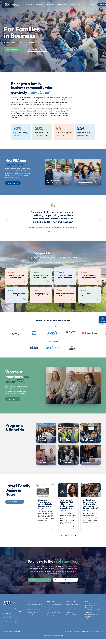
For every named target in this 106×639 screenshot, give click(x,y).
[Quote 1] (49, 232)
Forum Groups (51, 615)
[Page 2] (68, 536)
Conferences (69, 612)
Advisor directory (70, 607)
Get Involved (62, 4)
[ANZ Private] (53, 348)
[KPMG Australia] (15, 333)
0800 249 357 (89, 616)
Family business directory (73, 604)
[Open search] (87, 4)
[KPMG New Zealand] (34, 348)
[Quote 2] (51, 232)
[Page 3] (70, 536)
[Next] (99, 217)
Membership (50, 4)
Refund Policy (85, 631)
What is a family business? (35, 604)
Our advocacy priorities (34, 609)
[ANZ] (52, 333)
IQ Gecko (52, 635)
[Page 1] (66, 536)
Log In (93, 4)
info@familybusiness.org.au (92, 609)
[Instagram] (16, 617)
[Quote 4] (54, 232)
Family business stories (34, 612)
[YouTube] (16, 621)
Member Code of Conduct (97, 631)
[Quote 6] (58, 232)
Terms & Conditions (67, 631)
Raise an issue (31, 615)
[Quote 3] (53, 232)
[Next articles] (75, 536)
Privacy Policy (77, 631)
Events (72, 4)
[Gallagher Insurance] (71, 348)
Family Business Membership (54, 604)
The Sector (28, 4)
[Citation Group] (89, 333)
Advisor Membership (52, 607)
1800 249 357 (88, 607)
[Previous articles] (61, 536)
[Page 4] (71, 536)
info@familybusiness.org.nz (92, 618)
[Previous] (7, 217)
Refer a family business (72, 615)
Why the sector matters (34, 607)
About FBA (39, 4)
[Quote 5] (56, 232)
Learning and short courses (54, 612)
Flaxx (62, 635)
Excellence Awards (71, 609)
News (79, 4)
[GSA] (33, 333)
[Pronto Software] (70, 333)
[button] (73, 385)
